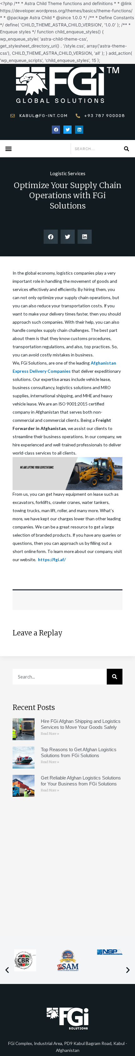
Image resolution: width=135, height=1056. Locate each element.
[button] (8, 148)
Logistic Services (67, 173)
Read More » (50, 734)
